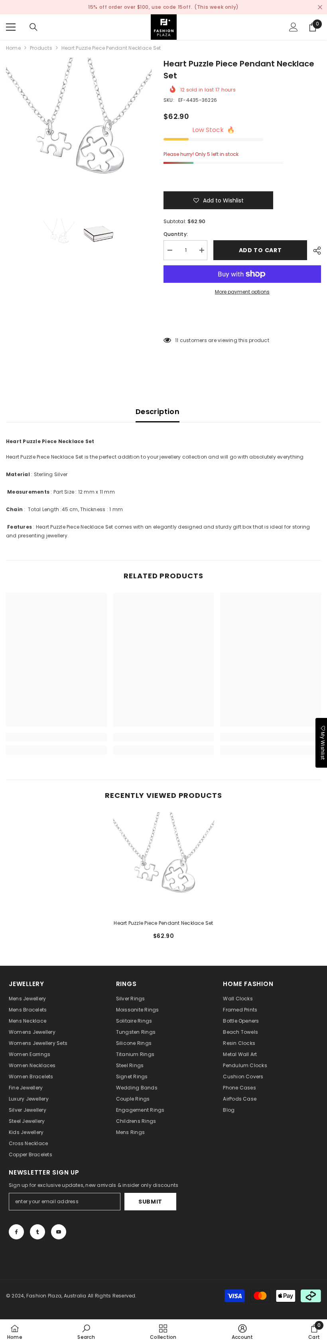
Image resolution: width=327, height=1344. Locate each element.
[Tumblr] (37, 1231)
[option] (79, 130)
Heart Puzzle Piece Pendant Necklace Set (163, 923)
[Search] (33, 27)
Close (320, 7)
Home (13, 48)
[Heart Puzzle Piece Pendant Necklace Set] (163, 862)
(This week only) (216, 7)
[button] (218, 200)
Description (157, 411)
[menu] (11, 27)
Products (41, 48)
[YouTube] (58, 1231)
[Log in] (293, 27)
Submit (150, 1202)
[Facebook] (16, 1231)
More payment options (242, 291)
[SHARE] (314, 250)
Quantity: (176, 234)
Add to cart (260, 250)
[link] (56, 737)
